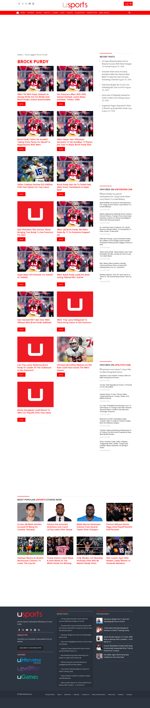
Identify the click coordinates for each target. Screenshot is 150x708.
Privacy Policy (49, 694)
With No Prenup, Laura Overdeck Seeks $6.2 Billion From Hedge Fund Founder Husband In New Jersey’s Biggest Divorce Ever (116, 241)
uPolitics (120, 694)
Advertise (67, 694)
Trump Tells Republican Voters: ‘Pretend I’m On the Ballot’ (116, 386)
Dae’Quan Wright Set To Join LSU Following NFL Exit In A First (116, 620)
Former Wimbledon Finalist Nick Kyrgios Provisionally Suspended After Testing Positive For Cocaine (119, 648)
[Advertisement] (75, 35)
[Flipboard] (33, 4)
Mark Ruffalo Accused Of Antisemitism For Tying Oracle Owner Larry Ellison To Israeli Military (115, 204)
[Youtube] (29, 4)
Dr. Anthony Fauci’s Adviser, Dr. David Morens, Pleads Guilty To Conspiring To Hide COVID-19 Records (115, 229)
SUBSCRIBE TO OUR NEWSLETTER (30, 648)
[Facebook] (19, 4)
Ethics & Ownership (98, 694)
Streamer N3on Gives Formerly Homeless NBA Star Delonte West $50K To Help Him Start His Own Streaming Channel (75, 628)
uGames (129, 694)
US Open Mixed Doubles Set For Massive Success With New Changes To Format (117, 64)
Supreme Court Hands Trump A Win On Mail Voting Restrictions (115, 376)
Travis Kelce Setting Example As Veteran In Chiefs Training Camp (116, 629)
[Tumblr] (31, 630)
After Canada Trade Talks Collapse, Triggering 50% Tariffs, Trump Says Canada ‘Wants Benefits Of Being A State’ (114, 444)
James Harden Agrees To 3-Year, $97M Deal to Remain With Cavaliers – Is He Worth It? (118, 639)
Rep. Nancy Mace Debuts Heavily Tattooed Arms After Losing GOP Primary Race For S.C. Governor (113, 265)
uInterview (111, 694)
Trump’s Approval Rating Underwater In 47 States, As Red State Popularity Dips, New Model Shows (116, 432)
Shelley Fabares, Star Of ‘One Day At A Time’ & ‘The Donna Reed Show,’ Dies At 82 (115, 276)
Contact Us (85, 694)
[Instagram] (26, 4)
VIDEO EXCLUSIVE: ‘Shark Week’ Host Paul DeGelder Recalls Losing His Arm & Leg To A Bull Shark (116, 254)
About (59, 694)
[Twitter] (22, 4)
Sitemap (76, 694)
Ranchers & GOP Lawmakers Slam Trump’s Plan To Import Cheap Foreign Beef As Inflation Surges (115, 421)
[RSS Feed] (39, 630)
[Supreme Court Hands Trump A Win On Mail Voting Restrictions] (116, 370)
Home (19, 54)
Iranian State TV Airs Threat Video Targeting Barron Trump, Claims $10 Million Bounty (114, 396)
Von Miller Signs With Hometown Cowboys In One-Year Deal (116, 656)
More (21, 104)
